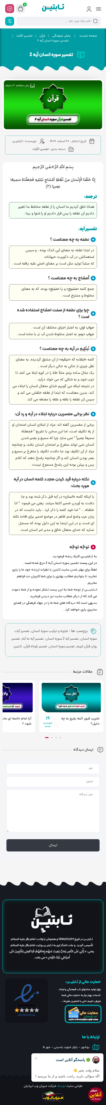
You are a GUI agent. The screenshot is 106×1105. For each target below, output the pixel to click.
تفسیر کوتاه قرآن (35, 646)
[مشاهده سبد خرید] (20, 8)
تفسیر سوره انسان (62, 646)
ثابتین (17, 646)
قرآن (42, 36)
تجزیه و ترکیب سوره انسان (49, 631)
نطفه (79, 250)
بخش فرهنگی (61, 36)
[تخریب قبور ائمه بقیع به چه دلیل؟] (71, 697)
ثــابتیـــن (17, 141)
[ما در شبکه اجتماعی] (9, 8)
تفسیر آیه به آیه (32, 638)
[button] (60, 737)
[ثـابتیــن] (53, 8)
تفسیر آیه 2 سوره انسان (62, 638)
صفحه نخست (88, 36)
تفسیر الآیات (24, 36)
